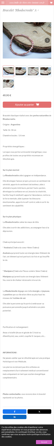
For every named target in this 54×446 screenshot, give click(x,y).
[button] (8, 71)
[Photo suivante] (47, 40)
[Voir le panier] (51, 2)
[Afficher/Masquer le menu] (3, 2)
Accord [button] (44, 442)
